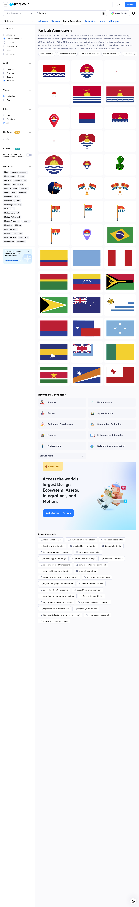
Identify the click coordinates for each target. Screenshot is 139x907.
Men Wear (8, 225)
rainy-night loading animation (56, 571)
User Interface (104, 402)
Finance (21, 176)
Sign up (130, 4)
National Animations (89, 54)
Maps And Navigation (19, 172)
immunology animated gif (54, 558)
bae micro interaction (113, 558)
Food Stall (24, 188)
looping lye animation (87, 608)
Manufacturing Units (12, 201)
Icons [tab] (102, 21)
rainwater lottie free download (92, 565)
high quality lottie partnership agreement (61, 615)
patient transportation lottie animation (60, 577)
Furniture (22, 192)
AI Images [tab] (113, 21)
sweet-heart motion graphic (55, 590)
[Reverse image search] (103, 13)
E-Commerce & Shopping (110, 435)
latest (130, 45)
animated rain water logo (98, 577)
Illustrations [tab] (90, 21)
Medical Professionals (12, 217)
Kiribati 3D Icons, (96, 48)
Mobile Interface (10, 229)
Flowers (7, 184)
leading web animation (53, 546)
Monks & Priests (10, 237)
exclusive (115, 45)
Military (18, 225)
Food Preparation (10, 188)
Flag (6, 172)
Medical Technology (11, 221)
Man (16, 197)
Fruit (14, 192)
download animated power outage (58, 596)
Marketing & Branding (12, 205)
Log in (117, 4)
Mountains (21, 241)
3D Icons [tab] (55, 21)
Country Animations (67, 54)
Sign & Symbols (105, 413)
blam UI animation (87, 571)
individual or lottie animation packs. (102, 42)
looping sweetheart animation (56, 552)
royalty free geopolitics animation (58, 583)
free (57, 35)
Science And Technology (110, 424)
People (51, 413)
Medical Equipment (11, 213)
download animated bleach (82, 540)
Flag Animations (47, 54)
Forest (6, 192)
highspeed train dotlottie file (56, 608)
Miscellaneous (9, 176)
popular (123, 45)
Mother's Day (9, 241)
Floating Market (20, 180)
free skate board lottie (93, 596)
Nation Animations (111, 54)
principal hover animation (84, 546)
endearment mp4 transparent (56, 565)
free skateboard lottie (113, 540)
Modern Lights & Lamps (13, 233)
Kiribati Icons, (110, 48)
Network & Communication (111, 446)
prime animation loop (85, 558)
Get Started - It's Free (58, 513)
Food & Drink (18, 184)
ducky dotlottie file (113, 546)
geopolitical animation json (89, 590)
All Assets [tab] (43, 21)
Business (52, 402)
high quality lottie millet (89, 552)
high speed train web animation (57, 602)
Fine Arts (7, 180)
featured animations (51, 48)
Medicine (26, 221)
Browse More (46, 456)
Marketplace (9, 209)
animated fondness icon (92, 583)
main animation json (52, 540)
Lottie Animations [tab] (72, 21)
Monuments (23, 237)
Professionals (54, 446)
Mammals (8, 197)
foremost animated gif (99, 615)
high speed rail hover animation (94, 602)
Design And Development (61, 424)
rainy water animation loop (55, 621)
